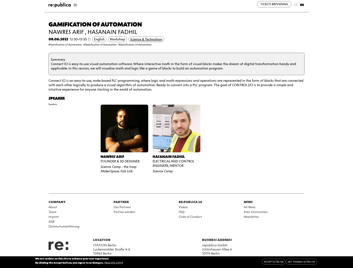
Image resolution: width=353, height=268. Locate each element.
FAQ (181, 212)
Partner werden (124, 212)
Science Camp (163, 171)
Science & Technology (146, 39)
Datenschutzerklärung (64, 226)
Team (52, 212)
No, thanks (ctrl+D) (301, 261)
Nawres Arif (66, 31)
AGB (51, 221)
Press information (256, 212)
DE (296, 5)
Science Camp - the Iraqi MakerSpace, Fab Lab (119, 169)
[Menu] (75, 5)
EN (302, 5)
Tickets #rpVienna (274, 4)
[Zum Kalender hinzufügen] (89, 39)
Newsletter (251, 217)
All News (250, 207)
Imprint (54, 217)
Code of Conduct (190, 217)
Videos (183, 207)
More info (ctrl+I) (113, 262)
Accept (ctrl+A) (274, 261)
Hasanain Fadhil (112, 31)
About (53, 207)
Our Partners (122, 207)
